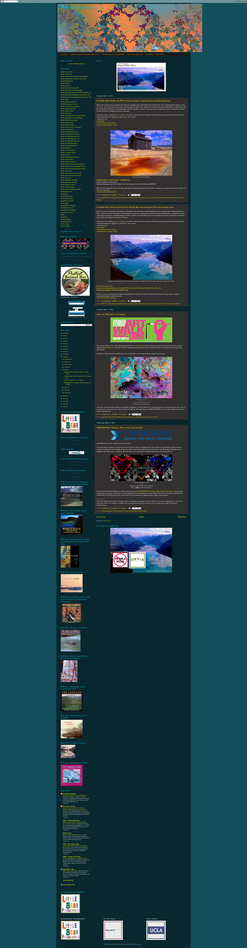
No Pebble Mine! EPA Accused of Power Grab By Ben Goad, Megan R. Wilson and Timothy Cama (135, 207)
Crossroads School (138, 346)
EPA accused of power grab (105, 286)
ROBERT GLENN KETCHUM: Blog (78, 7)
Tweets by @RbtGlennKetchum (76, 63)
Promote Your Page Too (76, 260)
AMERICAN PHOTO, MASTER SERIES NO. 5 (85, 54)
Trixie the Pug (76, 473)
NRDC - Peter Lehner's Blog (71, 844)
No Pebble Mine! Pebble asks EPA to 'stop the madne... (76, 372)
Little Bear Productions (156, 197)
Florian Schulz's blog (69, 885)
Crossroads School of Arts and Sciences (123, 511)
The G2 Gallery (65, 224)
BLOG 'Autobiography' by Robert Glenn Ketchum (74, 76)
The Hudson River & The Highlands (113, 54)
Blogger (140, 944)
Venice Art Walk (153, 417)
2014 (64, 357)
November (67, 359)
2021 (64, 338)
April (66, 387)
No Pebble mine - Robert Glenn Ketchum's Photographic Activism (76, 256)
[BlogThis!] (134, 195)
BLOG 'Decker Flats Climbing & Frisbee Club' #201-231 (76, 92)
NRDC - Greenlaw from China (71, 857)
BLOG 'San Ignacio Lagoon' (68, 152)
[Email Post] (128, 195)
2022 (64, 336)
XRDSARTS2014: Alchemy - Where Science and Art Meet (120, 427)
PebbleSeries (64, 217)
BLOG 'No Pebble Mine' (67, 129)
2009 (64, 406)
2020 (64, 341)
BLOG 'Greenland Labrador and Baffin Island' (73, 115)
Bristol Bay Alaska (122, 197)
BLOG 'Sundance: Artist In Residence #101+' (73, 164)
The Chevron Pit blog (69, 806)
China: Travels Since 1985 (135, 54)
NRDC (174, 197)
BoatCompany (65, 203)
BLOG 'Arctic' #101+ (66, 74)
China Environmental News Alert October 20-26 (75, 858)
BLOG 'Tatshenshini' (66, 171)
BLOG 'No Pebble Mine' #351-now (70, 141)
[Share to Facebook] (137, 195)
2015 (64, 354)
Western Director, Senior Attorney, (107, 123)
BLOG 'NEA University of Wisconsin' (71, 127)
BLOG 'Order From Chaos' (68, 150)
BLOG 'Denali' (65, 99)
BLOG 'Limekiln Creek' (67, 122)
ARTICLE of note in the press (109, 197)
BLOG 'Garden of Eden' (67, 111)
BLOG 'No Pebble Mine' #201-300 (70, 136)
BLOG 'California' (65, 85)
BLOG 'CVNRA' (65, 83)
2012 (64, 398)
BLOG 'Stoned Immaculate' (68, 161)
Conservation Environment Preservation (138, 197)
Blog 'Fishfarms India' (67, 196)
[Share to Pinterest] (139, 195)
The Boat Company (66, 219)
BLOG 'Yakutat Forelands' (68, 187)
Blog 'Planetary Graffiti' (67, 201)
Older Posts (182, 517)
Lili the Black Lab (76, 461)
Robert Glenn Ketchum (173, 303)
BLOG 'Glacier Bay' (66, 113)
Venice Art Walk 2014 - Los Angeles (111, 314)
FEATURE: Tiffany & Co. (68, 208)
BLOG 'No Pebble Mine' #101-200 (70, 134)
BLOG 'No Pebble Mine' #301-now (70, 138)
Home (141, 517)
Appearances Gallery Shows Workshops (111, 417)
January (66, 393)
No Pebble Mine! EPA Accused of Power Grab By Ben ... (77, 377)
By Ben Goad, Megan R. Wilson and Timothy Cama (112, 290)
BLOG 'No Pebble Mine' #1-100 (69, 132)
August (66, 367)
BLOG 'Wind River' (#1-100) (68, 182)
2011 (64, 401)
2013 (64, 396)
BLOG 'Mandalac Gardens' (68, 125)
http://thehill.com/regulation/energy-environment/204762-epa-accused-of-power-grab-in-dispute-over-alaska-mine (129, 288)
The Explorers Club (66, 221)
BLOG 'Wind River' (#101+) (68, 184)
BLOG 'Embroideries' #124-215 (69, 104)
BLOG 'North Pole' (66, 148)
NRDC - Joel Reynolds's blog (71, 820)
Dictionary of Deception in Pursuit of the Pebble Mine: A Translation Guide (75, 822)
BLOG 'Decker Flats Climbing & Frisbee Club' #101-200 (76, 97)
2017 (64, 349)
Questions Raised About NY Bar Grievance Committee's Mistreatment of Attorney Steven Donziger (74, 809)
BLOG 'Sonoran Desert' (67, 159)
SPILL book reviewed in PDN (70, 871)
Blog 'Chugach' (65, 194)
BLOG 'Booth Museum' (67, 81)
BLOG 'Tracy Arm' (66, 178)
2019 (64, 344)
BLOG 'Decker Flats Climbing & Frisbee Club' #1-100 (75, 95)
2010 (64, 404)
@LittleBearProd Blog (69, 794)
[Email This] (132, 195)
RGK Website (160, 54)
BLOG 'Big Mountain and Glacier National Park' (74, 79)
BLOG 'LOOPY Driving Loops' (69, 120)
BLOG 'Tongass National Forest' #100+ (71, 175)
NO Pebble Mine (167, 197)
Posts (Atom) (107, 521)
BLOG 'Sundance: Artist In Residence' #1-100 (73, 166)
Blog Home (64, 54)
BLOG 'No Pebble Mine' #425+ (69, 145)
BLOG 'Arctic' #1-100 (67, 72)
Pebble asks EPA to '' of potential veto (113, 180)
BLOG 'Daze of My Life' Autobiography (71, 90)
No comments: (122, 195)
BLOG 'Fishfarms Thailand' (68, 109)
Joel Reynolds (101, 121)
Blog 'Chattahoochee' (66, 191)
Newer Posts (100, 517)
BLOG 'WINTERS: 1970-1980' (69, 180)
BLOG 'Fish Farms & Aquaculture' (70, 106)
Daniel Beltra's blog (68, 869)
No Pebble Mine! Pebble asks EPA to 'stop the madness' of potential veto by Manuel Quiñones (133, 100)
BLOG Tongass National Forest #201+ (71, 189)
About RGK (149, 54)
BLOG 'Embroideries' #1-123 (68, 102)
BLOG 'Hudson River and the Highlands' (71, 118)
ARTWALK (110, 347)
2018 (64, 346)
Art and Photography (106, 511)
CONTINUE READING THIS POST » (107, 192)
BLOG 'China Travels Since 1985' (70, 88)
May (65, 370)
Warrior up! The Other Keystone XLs (72, 834)
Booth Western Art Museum (68, 205)
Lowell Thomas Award (67, 212)
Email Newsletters (74, 317)
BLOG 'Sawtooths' (66, 155)
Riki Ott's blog (67, 833)
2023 (64, 333)
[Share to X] (136, 195)
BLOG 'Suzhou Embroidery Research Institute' (73, 168)
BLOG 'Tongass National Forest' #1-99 (71, 173)
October (66, 362)
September (67, 364)
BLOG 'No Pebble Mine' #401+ (69, 143)
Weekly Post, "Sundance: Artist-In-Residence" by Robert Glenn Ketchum (75, 796)
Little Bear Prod (76, 440)
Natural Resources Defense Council (107, 125)
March (66, 390)
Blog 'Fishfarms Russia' (67, 198)
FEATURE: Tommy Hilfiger (68, 210)
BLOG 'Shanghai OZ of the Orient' (70, 157)
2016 (64, 351)
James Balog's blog (68, 880)
